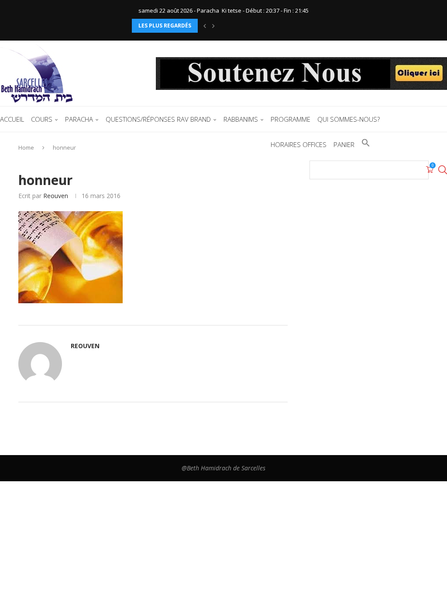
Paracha (79, 119)
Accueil (12, 119)
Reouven (55, 196)
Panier (344, 144)
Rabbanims (241, 119)
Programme (290, 119)
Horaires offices (299, 144)
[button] (204, 26)
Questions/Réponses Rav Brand (158, 119)
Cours (41, 119)
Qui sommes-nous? (348, 119)
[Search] (442, 169)
